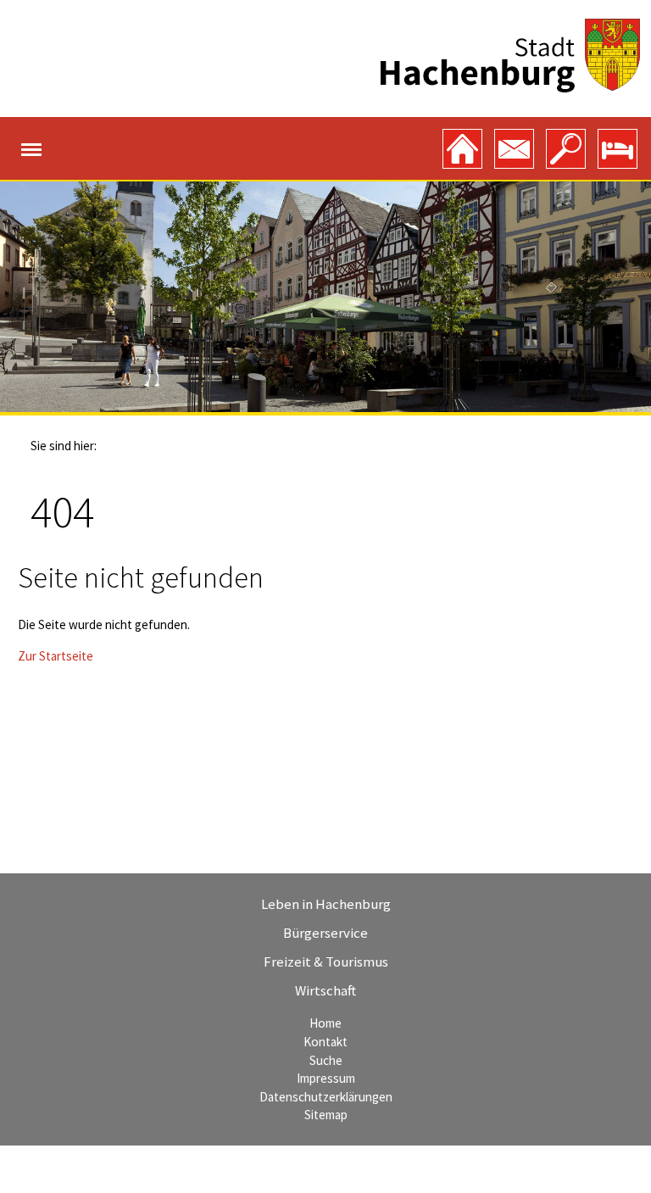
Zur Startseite (55, 656)
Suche (325, 1060)
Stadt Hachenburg (510, 55)
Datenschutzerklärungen (325, 1097)
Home (325, 1023)
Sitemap (326, 1115)
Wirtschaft (325, 990)
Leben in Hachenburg (326, 904)
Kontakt (325, 1042)
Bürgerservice (325, 932)
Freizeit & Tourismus (326, 961)
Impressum (326, 1078)
